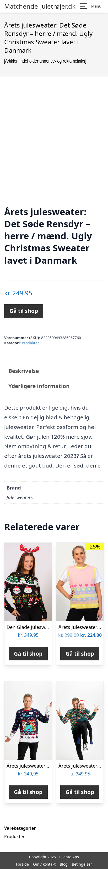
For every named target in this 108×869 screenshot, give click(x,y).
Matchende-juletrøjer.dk (39, 6)
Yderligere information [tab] (39, 386)
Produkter (30, 342)
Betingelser (82, 864)
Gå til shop (23, 310)
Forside (22, 864)
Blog (64, 864)
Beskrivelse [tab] (23, 370)
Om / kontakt (44, 864)
